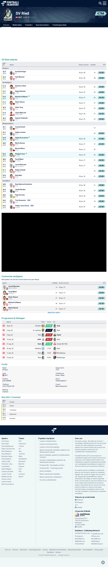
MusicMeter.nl (96, 539)
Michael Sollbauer (21, 96)
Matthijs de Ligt (7, 476)
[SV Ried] (8, 14)
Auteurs (58, 552)
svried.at (5, 392)
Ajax (20, 451)
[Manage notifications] (103, 562)
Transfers (29, 25)
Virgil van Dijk (6, 461)
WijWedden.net (80, 541)
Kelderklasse (95, 541)
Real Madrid (23, 459)
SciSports (101, 466)
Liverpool (22, 474)
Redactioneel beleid (74, 550)
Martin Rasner (20, 143)
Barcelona (22, 461)
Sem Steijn (5, 444)
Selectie (6, 25)
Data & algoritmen (35, 550)
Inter (20, 469)
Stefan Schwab (20, 170)
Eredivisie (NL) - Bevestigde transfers (52, 465)
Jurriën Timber (6, 474)
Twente (21, 446)
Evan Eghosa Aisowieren (23, 184)
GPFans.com (95, 536)
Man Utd (21, 464)
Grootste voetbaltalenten (48, 480)
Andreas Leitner (20, 86)
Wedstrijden (17, 25)
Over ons (8, 550)
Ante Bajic (18, 175)
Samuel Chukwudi (21, 118)
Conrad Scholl (20, 127)
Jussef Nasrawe (20, 164)
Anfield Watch (79, 544)
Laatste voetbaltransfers (48, 441)
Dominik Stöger (20, 71)
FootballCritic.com (97, 534)
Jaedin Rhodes (20, 189)
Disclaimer (50, 552)
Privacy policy (98, 550)
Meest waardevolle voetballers (50, 474)
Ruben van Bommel (8, 449)
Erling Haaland (6, 459)
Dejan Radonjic (20, 91)
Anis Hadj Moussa (7, 446)
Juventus (22, 454)
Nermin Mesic (20, 148)
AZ (20, 449)
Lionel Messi (6, 466)
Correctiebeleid (87, 550)
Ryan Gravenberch (8, 484)
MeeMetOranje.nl (97, 544)
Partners (15, 550)
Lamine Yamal (6, 481)
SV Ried (22, 13)
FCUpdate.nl (79, 536)
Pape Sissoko (20, 195)
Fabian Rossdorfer (21, 138)
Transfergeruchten (59, 25)
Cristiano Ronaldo (7, 471)
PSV (20, 441)
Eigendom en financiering (57, 550)
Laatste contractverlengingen (49, 447)
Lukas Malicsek (20, 112)
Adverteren (23, 550)
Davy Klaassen (6, 454)
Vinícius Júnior (6, 479)
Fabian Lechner (20, 132)
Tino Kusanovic (20, 200)
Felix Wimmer (20, 77)
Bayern (21, 476)
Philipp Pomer (20, 154)
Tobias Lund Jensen (22, 205)
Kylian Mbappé (7, 469)
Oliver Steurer (20, 102)
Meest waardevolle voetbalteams (51, 477)
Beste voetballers (45, 471)
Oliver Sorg (19, 107)
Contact (45, 550)
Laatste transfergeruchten (48, 444)
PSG (20, 471)
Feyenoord (22, 444)
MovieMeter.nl (79, 539)
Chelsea (21, 466)
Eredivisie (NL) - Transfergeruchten (51, 468)
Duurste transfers (42, 25)
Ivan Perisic (5, 441)
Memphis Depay (7, 456)
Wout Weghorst (7, 451)
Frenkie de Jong (7, 464)
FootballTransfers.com (82, 533)
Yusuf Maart (19, 159)
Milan (20, 456)
